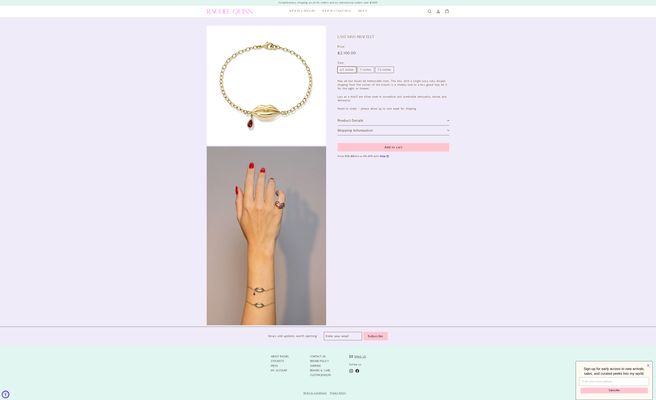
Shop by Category (302, 11)
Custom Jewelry (320, 375)
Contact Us (318, 356)
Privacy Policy (338, 393)
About (362, 11)
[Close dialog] (648, 365)
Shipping (315, 365)
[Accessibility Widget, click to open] (5, 394)
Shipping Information (355, 130)
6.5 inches (347, 69)
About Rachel (280, 356)
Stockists (277, 361)
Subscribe (614, 390)
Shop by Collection (336, 11)
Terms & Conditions (315, 393)
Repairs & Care (320, 370)
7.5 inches (384, 69)
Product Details (350, 120)
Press (274, 365)
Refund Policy (319, 361)
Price (341, 46)
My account (279, 370)
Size (341, 63)
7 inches (365, 69)
